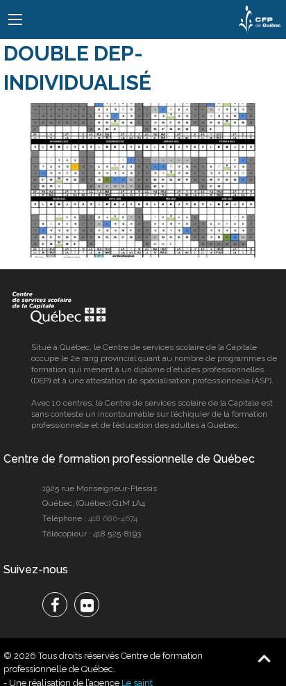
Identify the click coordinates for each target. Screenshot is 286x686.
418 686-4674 (112, 518)
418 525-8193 (117, 534)
